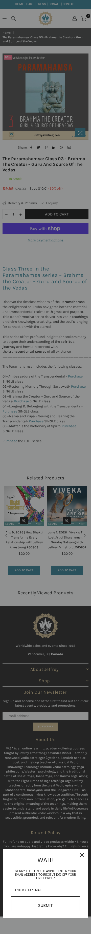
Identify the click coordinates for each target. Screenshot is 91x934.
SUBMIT (45, 905)
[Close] (82, 855)
